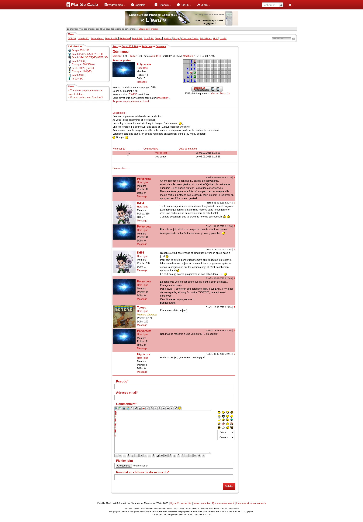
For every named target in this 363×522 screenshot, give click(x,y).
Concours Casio (190, 38)
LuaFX (223, 38)
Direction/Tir (111, 38)
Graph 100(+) (79, 61)
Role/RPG (137, 38)
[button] (114, 4)
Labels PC (83, 38)
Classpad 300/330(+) (83, 64)
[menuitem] (114, 4)
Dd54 (140, 203)
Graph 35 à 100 (130, 46)
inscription (162, 97)
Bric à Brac (206, 38)
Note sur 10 (119, 148)
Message (142, 81)
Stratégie (149, 38)
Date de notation (188, 148)
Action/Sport (97, 38)
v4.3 (115, 503)
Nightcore (143, 354)
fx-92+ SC (77, 78)
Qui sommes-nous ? (223, 503)
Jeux (115, 46)
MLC (215, 38)
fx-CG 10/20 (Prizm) (83, 68)
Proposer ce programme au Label (130, 101)
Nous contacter (201, 503)
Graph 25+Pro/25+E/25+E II (87, 54)
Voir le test (161, 152)
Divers (158, 38)
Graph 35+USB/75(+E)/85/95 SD (90, 57)
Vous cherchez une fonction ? (86, 97)
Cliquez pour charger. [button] (148, 28)
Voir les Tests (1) (220, 93)
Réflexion (147, 46)
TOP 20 (72, 38)
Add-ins (168, 38)
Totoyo (141, 307)
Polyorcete (144, 64)
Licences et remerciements (251, 503)
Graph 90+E (78, 75)
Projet (176, 38)
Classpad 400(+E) (82, 71)
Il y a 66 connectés (181, 503)
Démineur (161, 46)
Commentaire (150, 148)
